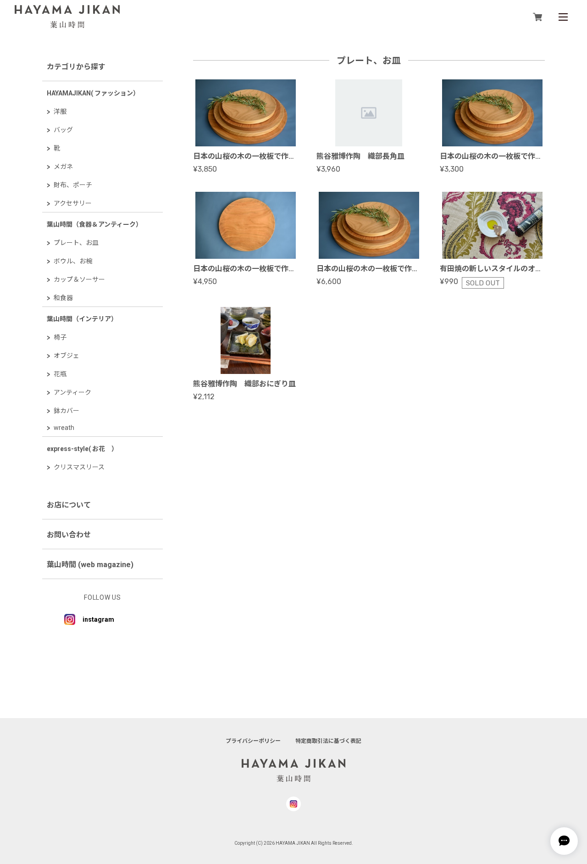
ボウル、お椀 (73, 261)
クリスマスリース (79, 467)
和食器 (63, 297)
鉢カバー (66, 410)
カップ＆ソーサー (79, 279)
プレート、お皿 (76, 242)
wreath (64, 427)
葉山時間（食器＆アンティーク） (94, 224)
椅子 (60, 337)
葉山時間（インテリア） (82, 319)
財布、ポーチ (73, 185)
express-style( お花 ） (82, 448)
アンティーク (72, 392)
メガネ (63, 166)
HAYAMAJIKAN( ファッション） (93, 93)
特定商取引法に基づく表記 (328, 741)
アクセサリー (73, 203)
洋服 (60, 111)
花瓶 (60, 374)
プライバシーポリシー (253, 741)
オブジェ (66, 355)
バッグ (63, 130)
